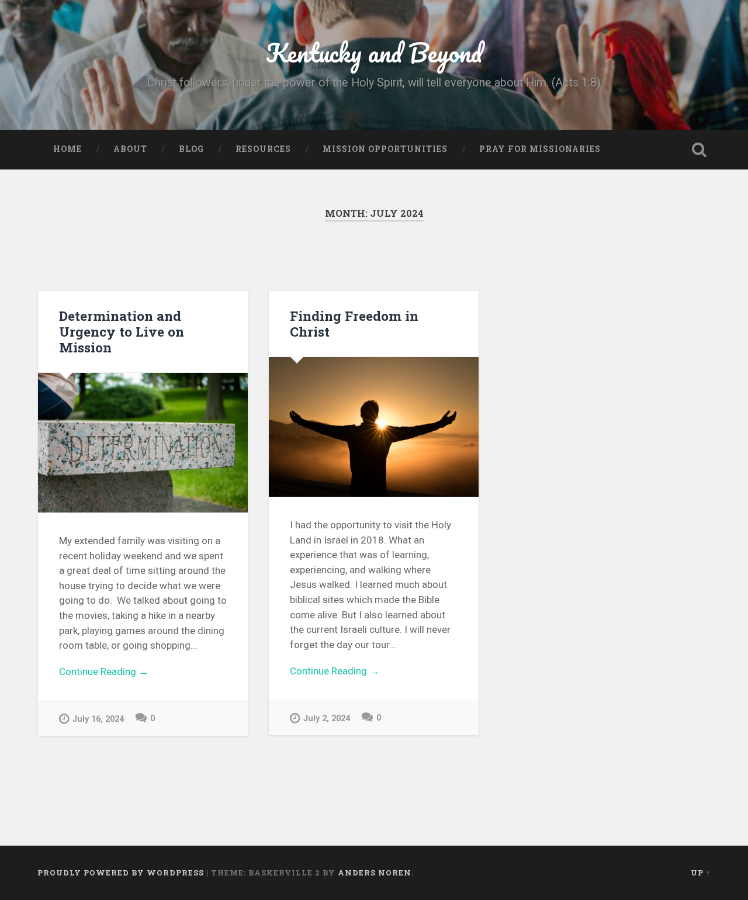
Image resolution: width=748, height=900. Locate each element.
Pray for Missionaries (540, 149)
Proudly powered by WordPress (120, 872)
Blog (191, 149)
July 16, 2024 (98, 719)
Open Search (699, 149)
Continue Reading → (103, 671)
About (130, 149)
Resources (263, 149)
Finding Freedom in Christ (354, 323)
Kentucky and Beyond (374, 52)
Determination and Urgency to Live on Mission (121, 331)
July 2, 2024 (326, 719)
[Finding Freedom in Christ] (374, 427)
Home (67, 149)
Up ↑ (701, 872)
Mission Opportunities (385, 149)
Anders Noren (374, 872)
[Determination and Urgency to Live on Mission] (143, 443)
